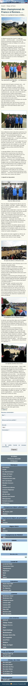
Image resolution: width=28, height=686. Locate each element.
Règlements (5, 570)
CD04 (4, 647)
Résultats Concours (7, 483)
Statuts (4, 577)
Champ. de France (7, 474)
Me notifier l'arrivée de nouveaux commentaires (14, 446)
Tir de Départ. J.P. (7, 673)
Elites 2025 (5, 609)
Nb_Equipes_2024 (7, 511)
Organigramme (6, 568)
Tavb (3, 575)
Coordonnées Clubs (8, 566)
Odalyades (5, 492)
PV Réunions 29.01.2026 (14, 458)
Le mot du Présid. (7, 564)
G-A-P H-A (6, 640)
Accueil (3, 6)
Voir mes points (6, 613)
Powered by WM (22, 684)
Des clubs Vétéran (7, 669)
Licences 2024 (6, 604)
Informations (5, 467)
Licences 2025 (6, 602)
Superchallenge (7, 630)
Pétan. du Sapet (8, 645)
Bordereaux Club (7, 598)
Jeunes (4, 485)
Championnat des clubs (8, 478)
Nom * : (4, 415)
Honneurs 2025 (6, 611)
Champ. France (7, 622)
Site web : (4, 425)
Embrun (5, 642)
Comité (4, 469)
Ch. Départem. (6, 588)
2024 (3, 509)
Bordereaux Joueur (7, 596)
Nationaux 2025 (6, 590)
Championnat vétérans (8, 487)
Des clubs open (6, 662)
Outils (5, 680)
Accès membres (6, 684)
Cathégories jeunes (7, 600)
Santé (4, 573)
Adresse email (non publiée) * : (9, 420)
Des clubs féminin (7, 664)
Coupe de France (7, 476)
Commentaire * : (6, 430)
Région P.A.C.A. (8, 625)
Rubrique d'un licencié (8, 496)
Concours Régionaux (8, 489)
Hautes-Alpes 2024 (7, 583)
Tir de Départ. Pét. (7, 671)
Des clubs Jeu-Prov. (8, 666)
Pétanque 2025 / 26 (7, 653)
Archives (5, 514)
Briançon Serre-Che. (9, 635)
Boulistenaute (7, 632)
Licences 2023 (6, 607)
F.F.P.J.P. (5, 620)
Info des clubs (6, 494)
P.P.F (4, 627)
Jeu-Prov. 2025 (6, 656)
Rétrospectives (6, 498)
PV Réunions (14, 461)
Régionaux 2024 (6, 586)
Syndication (14, 684)
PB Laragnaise (7, 637)
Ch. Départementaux (8, 471)
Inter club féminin (7, 480)
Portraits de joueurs (7, 501)
